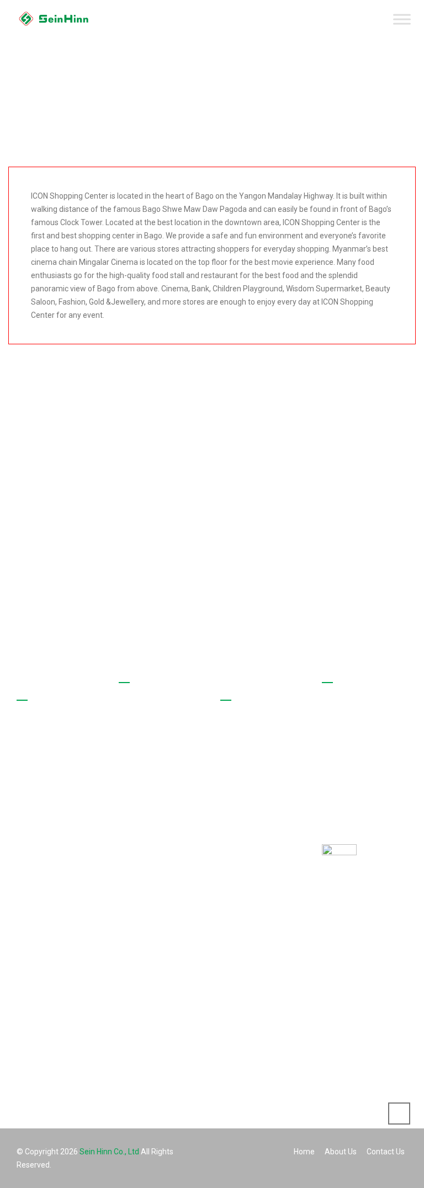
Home (142, 713)
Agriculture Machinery (253, 885)
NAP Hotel (251, 802)
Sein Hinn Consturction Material (256, 1059)
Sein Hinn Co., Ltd (109, 1151)
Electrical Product (264, 968)
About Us (148, 732)
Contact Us (151, 752)
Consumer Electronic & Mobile (267, 921)
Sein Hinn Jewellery (268, 949)
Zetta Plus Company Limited (269, 1015)
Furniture (250, 987)
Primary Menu (402, 23)
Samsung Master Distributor (264, 830)
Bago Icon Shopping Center (268, 739)
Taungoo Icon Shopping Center (263, 775)
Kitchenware (256, 858)
